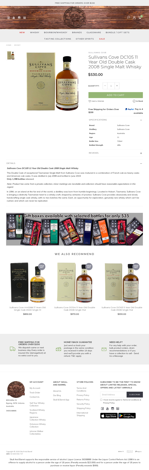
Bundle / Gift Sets (118, 32)
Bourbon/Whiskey (55, 32)
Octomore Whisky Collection (38, 425)
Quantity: (94, 86)
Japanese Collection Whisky (38, 418)
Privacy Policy (83, 395)
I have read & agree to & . (122, 401)
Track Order (35, 392)
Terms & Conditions (131, 400)
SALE (102, 39)
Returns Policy (83, 399)
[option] (52, 83)
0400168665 (11, 411)
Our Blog (57, 395)
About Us (57, 391)
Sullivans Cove (97, 52)
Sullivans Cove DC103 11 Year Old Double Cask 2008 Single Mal (122, 308)
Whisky (34, 32)
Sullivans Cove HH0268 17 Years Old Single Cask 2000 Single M (27, 308)
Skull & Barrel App (61, 400)
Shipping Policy (84, 408)
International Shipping (82, 414)
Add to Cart (116, 95)
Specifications (98, 120)
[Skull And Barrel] (74, 17)
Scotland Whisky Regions (37, 411)
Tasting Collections (57, 39)
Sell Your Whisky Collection (37, 404)
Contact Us (34, 397)
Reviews (94, 153)
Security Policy (83, 404)
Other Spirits (85, 39)
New (22, 32)
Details (11, 163)
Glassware (94, 32)
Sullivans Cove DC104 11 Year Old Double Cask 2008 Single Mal (74, 308)
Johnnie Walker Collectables (36, 432)
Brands (77, 32)
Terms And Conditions (81, 389)
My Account (35, 388)
